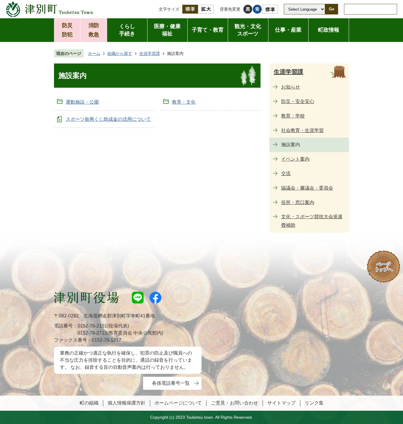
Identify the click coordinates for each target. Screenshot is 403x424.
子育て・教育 (208, 30)
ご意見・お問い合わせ (234, 402)
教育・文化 (184, 102)
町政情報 (328, 30)
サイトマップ (281, 402)
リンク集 (314, 402)
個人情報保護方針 (126, 402)
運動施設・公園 (82, 102)
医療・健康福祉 (167, 30)
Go (331, 9)
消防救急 (94, 29)
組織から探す (119, 53)
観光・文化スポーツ (248, 30)
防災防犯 (67, 29)
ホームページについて (178, 402)
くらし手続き (127, 30)
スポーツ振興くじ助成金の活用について (108, 119)
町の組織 (89, 402)
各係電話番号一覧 (171, 383)
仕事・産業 (288, 30)
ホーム (94, 53)
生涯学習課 (149, 53)
